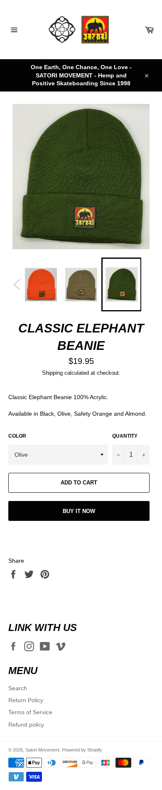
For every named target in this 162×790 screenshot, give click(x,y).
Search (17, 688)
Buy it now (79, 511)
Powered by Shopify (82, 749)
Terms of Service (30, 712)
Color (17, 436)
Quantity (124, 436)
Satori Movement (42, 749)
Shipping (52, 373)
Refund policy (26, 724)
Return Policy (25, 700)
